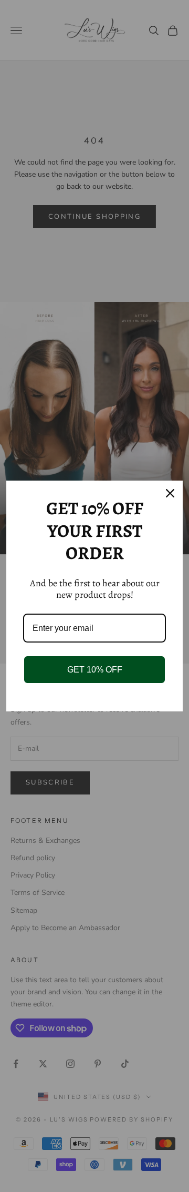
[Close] (170, 493)
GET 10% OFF (94, 669)
